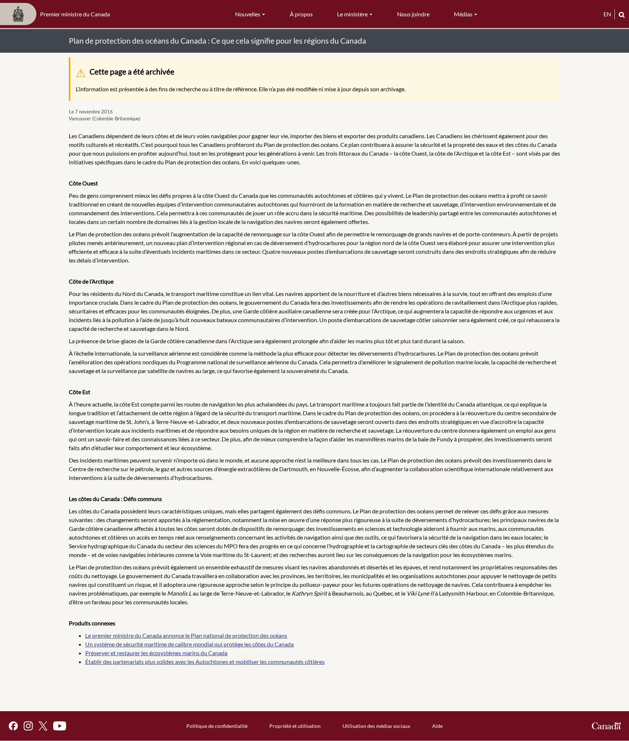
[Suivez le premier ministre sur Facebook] (13, 725)
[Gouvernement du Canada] (606, 725)
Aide (437, 726)
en (607, 14)
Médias (464, 14)
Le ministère (353, 14)
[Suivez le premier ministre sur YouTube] (59, 725)
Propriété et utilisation (295, 726)
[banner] (57, 14)
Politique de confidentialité (217, 726)
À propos (301, 14)
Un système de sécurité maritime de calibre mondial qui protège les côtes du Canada (189, 644)
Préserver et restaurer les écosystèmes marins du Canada (156, 652)
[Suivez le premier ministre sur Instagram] (28, 725)
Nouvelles (248, 14)
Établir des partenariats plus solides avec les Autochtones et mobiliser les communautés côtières (205, 661)
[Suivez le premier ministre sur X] (43, 725)
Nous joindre (413, 14)
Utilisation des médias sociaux (376, 726)
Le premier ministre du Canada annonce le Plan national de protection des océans (186, 635)
